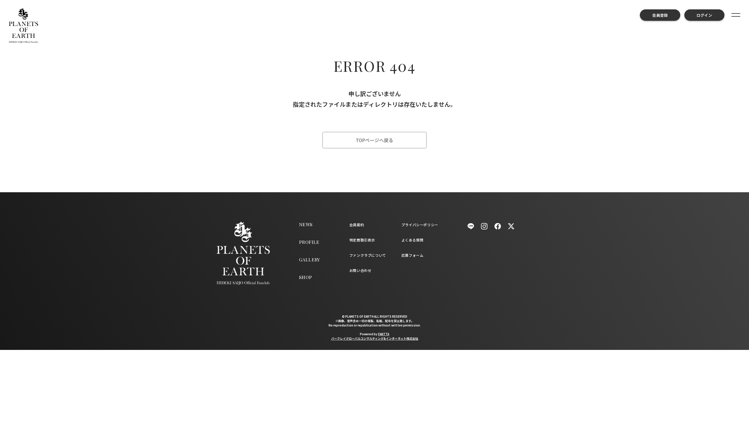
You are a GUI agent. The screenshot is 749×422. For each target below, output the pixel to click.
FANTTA (383, 334)
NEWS (306, 224)
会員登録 (660, 15)
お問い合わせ (360, 270)
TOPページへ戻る (374, 140)
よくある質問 (412, 239)
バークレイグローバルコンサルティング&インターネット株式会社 (374, 338)
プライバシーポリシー (419, 224)
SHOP (305, 277)
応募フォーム (412, 255)
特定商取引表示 (362, 239)
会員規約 (356, 224)
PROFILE (309, 242)
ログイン (704, 15)
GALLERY (309, 259)
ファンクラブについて (367, 255)
